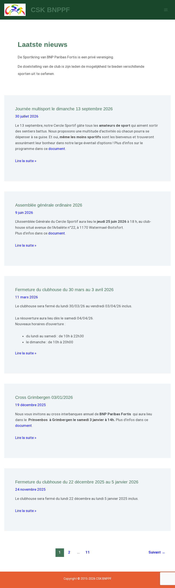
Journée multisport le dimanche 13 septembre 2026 (64, 108)
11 (88, 552)
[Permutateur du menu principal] (166, 10)
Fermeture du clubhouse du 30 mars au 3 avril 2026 (64, 289)
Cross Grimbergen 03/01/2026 (44, 397)
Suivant (157, 552)
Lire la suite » (25, 161)
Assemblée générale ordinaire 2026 (48, 205)
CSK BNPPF (50, 10)
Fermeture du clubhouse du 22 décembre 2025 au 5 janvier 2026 (76, 482)
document (56, 149)
